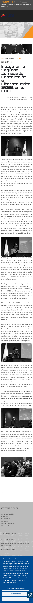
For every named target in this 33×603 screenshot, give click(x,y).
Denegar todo (16, 594)
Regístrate (10, 4)
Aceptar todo (16, 599)
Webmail (24, 2)
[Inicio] (8, 15)
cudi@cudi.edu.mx (7, 549)
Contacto (3, 4)
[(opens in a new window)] (2, 2)
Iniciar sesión (18, 4)
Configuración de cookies (16, 588)
